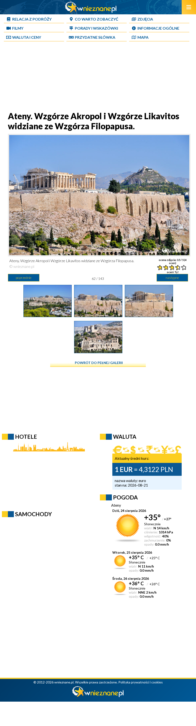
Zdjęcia (145, 19)
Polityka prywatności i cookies (140, 682)
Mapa (142, 37)
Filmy (17, 28)
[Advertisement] (98, 77)
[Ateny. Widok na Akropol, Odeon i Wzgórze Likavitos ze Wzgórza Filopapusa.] (47, 315)
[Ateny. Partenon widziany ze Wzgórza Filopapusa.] (149, 315)
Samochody (33, 514)
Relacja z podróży (32, 19)
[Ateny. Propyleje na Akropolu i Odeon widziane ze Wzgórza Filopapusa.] (98, 351)
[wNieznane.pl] (91, 11)
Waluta (124, 436)
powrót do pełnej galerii (99, 363)
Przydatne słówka (95, 37)
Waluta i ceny (26, 37)
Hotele (26, 436)
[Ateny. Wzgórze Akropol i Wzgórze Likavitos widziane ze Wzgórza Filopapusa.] (98, 315)
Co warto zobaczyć (96, 19)
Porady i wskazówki (96, 28)
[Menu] (189, 7)
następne (172, 278)
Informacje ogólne (158, 28)
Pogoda (125, 497)
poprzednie (24, 278)
